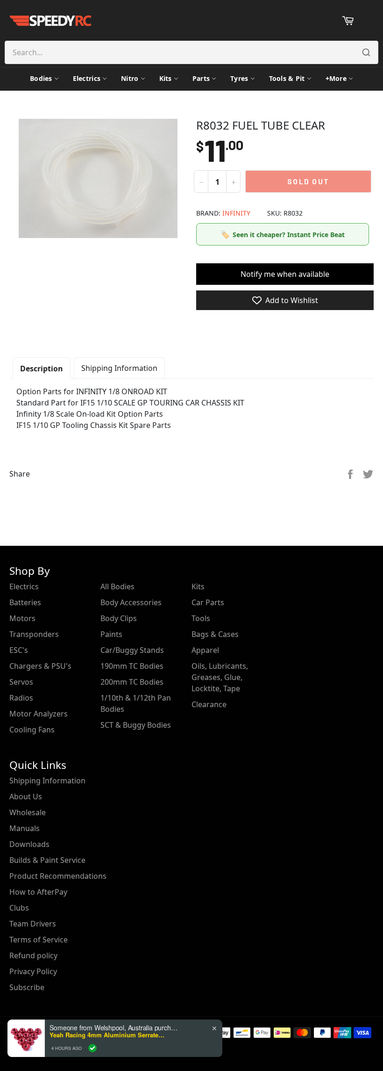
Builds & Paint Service (47, 860)
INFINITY (236, 213)
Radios (21, 698)
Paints (111, 634)
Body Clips (118, 618)
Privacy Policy (33, 971)
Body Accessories (131, 602)
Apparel (205, 650)
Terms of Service (38, 939)
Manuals (24, 828)
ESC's (18, 650)
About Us (25, 796)
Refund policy (33, 955)
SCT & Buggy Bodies (135, 725)
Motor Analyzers (38, 714)
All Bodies (117, 586)
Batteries (25, 602)
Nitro (129, 78)
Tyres (239, 78)
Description (41, 368)
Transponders (34, 634)
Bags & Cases (215, 634)
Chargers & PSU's (40, 666)
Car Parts (208, 602)
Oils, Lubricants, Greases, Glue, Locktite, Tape (220, 677)
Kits (165, 78)
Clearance (209, 704)
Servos (21, 682)
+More (336, 78)
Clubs (19, 908)
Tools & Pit (287, 78)
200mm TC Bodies (131, 682)
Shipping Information (119, 368)
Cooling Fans (32, 729)
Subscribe (26, 987)
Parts (201, 78)
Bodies (41, 78)
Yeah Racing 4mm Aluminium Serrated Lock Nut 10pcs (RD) (108, 1035)
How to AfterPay (38, 892)
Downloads (29, 844)
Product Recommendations (57, 876)
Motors (22, 618)
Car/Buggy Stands (132, 650)
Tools (201, 618)
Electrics (87, 78)
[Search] (366, 52)
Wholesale (27, 812)
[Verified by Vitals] (92, 1048)
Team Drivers (32, 924)
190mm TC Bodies (131, 666)
